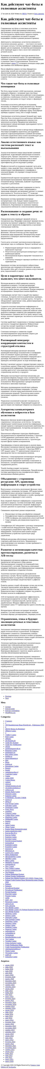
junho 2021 (9, 1053)
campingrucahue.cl (11, 772)
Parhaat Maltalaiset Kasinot (14, 874)
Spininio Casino (10, 923)
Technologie (9, 935)
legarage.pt (9, 849)
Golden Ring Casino (12, 815)
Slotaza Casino (10, 915)
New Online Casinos (12, 868)
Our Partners (9, 872)
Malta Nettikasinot (11, 855)
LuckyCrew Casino (12, 853)
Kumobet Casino (11, 847)
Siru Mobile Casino (12, 908)
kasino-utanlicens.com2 (13, 831)
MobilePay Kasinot (12, 862)
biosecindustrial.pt (11, 758)
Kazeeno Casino (11, 837)
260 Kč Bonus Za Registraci (15, 729)
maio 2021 (9, 1055)
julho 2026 (9, 967)
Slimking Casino (11, 913)
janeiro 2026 (9, 979)
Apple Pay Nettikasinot (13, 745)
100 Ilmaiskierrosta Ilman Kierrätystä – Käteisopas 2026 (24, 725)
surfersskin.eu (10, 931)
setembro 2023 (10, 1032)
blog (6, 760)
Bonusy (8, 768)
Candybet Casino (11, 774)
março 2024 (9, 1020)
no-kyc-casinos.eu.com (13, 870)
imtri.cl (7, 823)
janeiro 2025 (9, 1000)
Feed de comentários (12, 711)
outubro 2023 (10, 1030)
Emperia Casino (10, 796)
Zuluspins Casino (11, 957)
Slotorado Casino (11, 917)
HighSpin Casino (11, 817)
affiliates (8, 739)
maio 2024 (9, 1016)
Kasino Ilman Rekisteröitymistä (16, 829)
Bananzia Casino (11, 750)
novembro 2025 (10, 983)
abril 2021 (8, 1057)
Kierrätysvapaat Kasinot (13, 841)
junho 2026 (9, 969)
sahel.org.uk (9, 904)
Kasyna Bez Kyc (11, 833)
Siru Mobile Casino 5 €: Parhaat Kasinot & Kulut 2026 (24, 910)
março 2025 (9, 997)
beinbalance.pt (10, 752)
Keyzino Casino (10, 839)
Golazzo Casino (10, 813)
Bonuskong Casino (11, 766)
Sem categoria (39, 14)
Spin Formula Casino (12, 919)
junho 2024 (9, 1014)
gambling (8, 811)
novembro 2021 (10, 1048)
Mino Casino (9, 860)
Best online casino (11, 754)
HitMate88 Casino (11, 819)
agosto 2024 (9, 1010)
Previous (8, 696)
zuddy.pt (8, 955)
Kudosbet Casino (11, 845)
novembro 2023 (10, 1028)
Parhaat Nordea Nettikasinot (15, 876)
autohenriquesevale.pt (12, 748)
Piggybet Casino (11, 894)
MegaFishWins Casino (13, 857)
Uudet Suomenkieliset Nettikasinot (17, 947)
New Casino (9, 866)
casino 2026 (9, 778)
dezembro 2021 (10, 1046)
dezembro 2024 (10, 1002)
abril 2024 (8, 1018)
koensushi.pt (9, 843)
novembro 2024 (10, 1004)
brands (7, 770)
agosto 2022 (9, 1036)
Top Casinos (9, 939)
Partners (8, 884)
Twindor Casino (10, 941)
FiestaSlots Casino (11, 807)
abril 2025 (8, 995)
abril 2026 (8, 973)
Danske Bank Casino (12, 792)
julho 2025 (9, 991)
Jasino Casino (10, 825)
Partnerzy (8, 886)
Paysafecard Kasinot (12, 888)
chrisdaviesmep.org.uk (13, 786)
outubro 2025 (10, 985)
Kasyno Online (10, 835)
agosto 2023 (9, 1034)
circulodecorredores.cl (12, 788)
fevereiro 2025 (10, 998)
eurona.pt (8, 800)
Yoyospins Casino (11, 953)
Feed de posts (10, 709)
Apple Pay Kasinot (11, 743)
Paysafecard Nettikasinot (13, 890)
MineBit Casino (10, 858)
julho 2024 (9, 1012)
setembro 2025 (10, 987)
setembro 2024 (10, 1008)
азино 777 (15, 63)
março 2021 (9, 1059)
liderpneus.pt (9, 851)
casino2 (7, 782)
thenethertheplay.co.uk (13, 937)
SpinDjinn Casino (11, 921)
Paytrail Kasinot (10, 892)
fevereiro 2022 (10, 1042)
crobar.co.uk (9, 790)
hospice (7, 821)
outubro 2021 (10, 1050)
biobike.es (8, 756)
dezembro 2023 (10, 1026)
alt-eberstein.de (10, 741)
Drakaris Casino (10, 794)
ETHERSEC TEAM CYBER (15, 798)
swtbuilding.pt (10, 933)
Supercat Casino (10, 929)
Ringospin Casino (11, 902)
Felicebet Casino (11, 805)
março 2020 (9, 1061)
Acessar (8, 707)
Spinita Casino (10, 925)
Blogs (7, 762)
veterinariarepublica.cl (12, 949)
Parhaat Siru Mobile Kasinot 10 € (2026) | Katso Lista (23, 878)
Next (7, 698)
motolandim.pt (10, 864)
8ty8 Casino (9, 737)
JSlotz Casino (10, 827)
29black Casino (10, 731)
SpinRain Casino (11, 927)
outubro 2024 (10, 1006)
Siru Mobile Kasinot (12, 912)
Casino (7, 776)
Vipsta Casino (10, 951)
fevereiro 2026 (10, 977)
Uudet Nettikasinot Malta (14, 945)
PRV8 (24, 14)
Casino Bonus (10, 780)
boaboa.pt (8, 764)
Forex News (9, 809)
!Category (8, 721)
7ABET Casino (10, 735)
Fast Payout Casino (12, 803)
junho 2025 (9, 993)
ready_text (8, 900)
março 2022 (9, 1040)
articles (7, 747)
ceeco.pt (8, 784)
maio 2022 (9, 1038)
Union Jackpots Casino (13, 943)
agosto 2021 (9, 1052)
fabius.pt (8, 802)
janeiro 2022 (9, 1044)
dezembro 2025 (10, 981)
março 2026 (9, 975)
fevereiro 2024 (10, 1022)
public (7, 898)
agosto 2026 (9, 965)
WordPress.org (10, 713)
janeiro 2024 (9, 1024)
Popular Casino (10, 896)
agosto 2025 (9, 989)
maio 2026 (9, 971)
